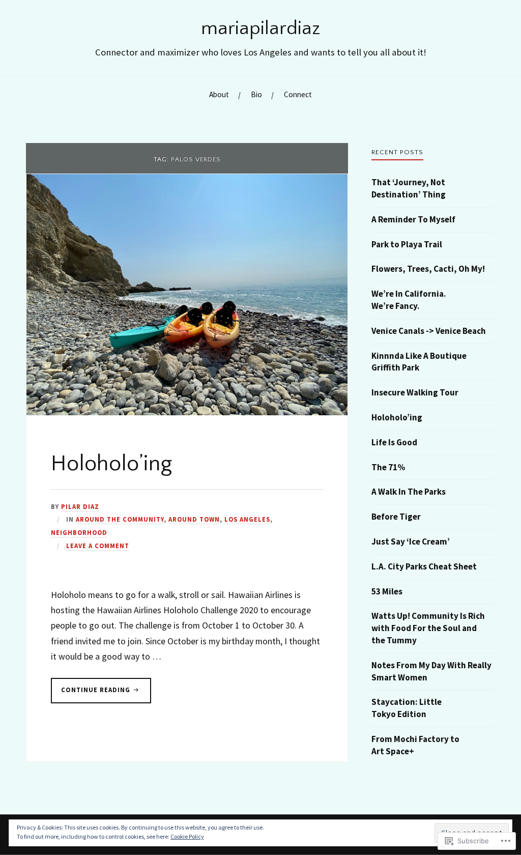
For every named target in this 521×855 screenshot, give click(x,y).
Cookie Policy (187, 836)
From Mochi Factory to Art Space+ (415, 745)
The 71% (388, 467)
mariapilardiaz (261, 28)
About (219, 94)
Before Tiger (396, 516)
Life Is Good (394, 442)
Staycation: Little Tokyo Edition (406, 708)
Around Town (194, 519)
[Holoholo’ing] (187, 412)
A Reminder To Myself (413, 219)
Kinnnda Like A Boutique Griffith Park (419, 362)
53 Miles (386, 591)
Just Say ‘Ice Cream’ (410, 541)
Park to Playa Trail (406, 244)
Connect (298, 94)
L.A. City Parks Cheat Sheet (424, 566)
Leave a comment (97, 546)
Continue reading (91, 689)
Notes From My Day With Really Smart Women (431, 671)
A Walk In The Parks (408, 491)
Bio (256, 94)
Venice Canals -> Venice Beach (428, 330)
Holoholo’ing (111, 463)
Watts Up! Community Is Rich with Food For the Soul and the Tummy (428, 628)
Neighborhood (79, 532)
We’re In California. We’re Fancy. (408, 299)
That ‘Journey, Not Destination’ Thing (408, 188)
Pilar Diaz (80, 506)
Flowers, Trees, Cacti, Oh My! (428, 268)
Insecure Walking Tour (414, 392)
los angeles (247, 519)
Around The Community (120, 519)
